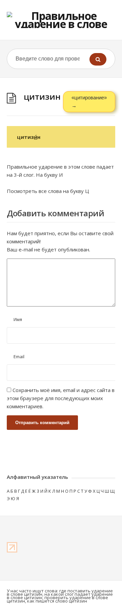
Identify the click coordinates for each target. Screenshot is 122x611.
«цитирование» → (89, 101)
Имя (18, 319)
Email (19, 356)
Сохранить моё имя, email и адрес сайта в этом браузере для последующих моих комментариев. (61, 398)
